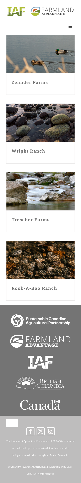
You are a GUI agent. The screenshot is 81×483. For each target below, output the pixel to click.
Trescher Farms (40, 187)
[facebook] (30, 431)
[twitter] (41, 431)
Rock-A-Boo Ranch (40, 255)
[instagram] (51, 431)
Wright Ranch (40, 118)
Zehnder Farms (40, 49)
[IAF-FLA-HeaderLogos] (40, 7)
